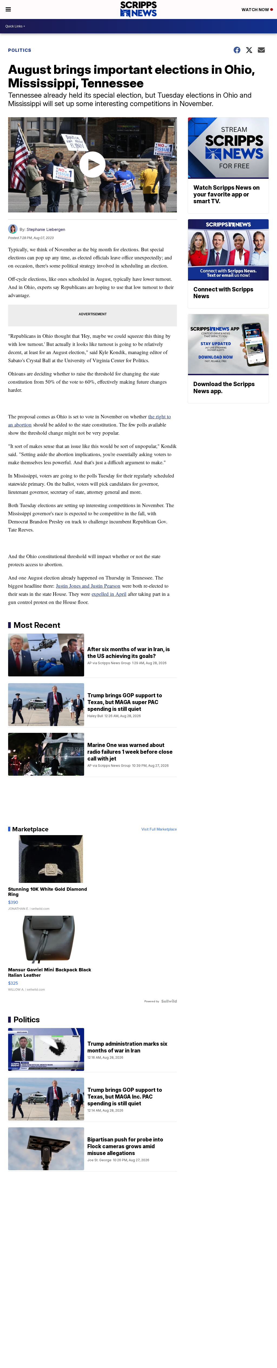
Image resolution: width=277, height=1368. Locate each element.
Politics (19, 50)
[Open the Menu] (8, 9)
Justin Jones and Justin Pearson (88, 585)
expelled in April (109, 593)
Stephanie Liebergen (46, 229)
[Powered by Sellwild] (169, 1001)
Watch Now (256, 9)
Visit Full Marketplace (159, 829)
